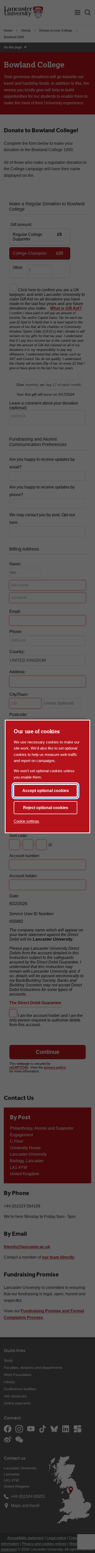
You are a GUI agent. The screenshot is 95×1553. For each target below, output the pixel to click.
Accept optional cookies (45, 790)
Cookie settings (26, 821)
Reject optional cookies (45, 808)
